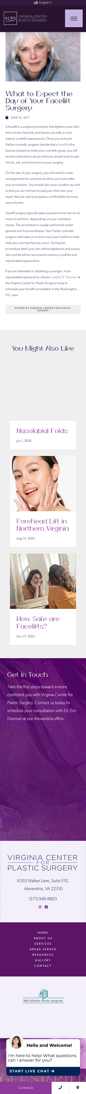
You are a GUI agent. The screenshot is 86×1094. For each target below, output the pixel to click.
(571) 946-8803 (43, 899)
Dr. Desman (69, 277)
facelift (62, 144)
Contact (43, 966)
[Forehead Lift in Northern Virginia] (43, 483)
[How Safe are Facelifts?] (43, 581)
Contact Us (26, 1088)
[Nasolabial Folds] (43, 393)
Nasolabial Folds (42, 431)
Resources (43, 954)
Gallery (43, 960)
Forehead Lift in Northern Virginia (43, 525)
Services (43, 943)
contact (55, 277)
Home (43, 932)
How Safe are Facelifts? (38, 623)
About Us (43, 938)
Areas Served (43, 949)
